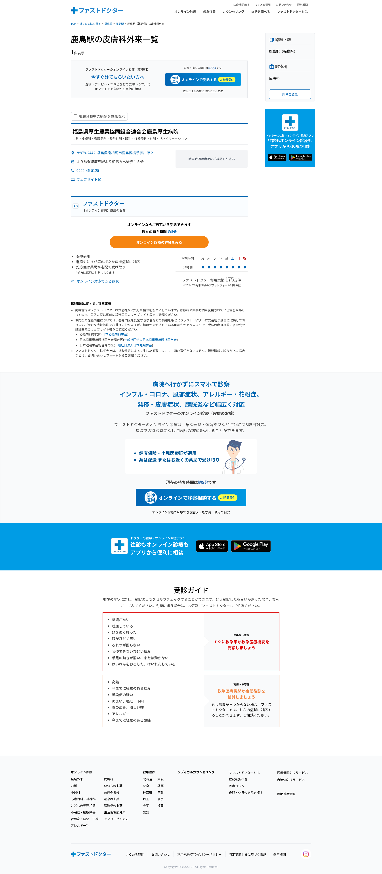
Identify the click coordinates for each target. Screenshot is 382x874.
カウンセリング (233, 11)
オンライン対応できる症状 (97, 281)
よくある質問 (263, 4)
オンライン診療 (185, 11)
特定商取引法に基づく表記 (247, 854)
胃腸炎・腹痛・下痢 (85, 819)
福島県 (108, 23)
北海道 (147, 779)
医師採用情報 (286, 794)
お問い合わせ (284, 4)
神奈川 (147, 792)
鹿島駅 (120, 23)
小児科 (75, 792)
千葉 (146, 805)
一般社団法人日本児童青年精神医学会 (150, 339)
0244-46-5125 (87, 170)
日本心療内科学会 (114, 334)
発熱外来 (77, 779)
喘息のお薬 (111, 799)
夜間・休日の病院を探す (246, 792)
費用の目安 (222, 512)
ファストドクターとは (292, 11)
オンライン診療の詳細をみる (159, 242)
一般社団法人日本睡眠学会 (133, 345)
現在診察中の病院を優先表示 (102, 116)
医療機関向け (241, 4)
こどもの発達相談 (83, 805)
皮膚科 (108, 779)
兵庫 (160, 785)
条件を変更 (290, 94)
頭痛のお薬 (111, 792)
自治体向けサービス (291, 779)
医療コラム (236, 786)
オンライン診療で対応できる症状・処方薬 (181, 512)
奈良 (160, 799)
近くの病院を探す (90, 23)
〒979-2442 (115, 152)
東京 (146, 785)
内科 (74, 785)
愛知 (146, 812)
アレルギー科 (80, 825)
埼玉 (146, 799)
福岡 (160, 805)
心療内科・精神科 (83, 799)
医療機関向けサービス (292, 772)
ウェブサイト (87, 179)
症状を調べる (260, 11)
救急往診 (209, 11)
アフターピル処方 (116, 819)
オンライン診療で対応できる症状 (203, 91)
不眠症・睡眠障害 (83, 812)
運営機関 (302, 4)
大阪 (160, 779)
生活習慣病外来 (115, 812)
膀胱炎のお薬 (113, 805)
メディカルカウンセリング (196, 772)
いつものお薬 (113, 785)
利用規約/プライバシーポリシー (199, 854)
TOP (73, 23)
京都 (160, 792)
